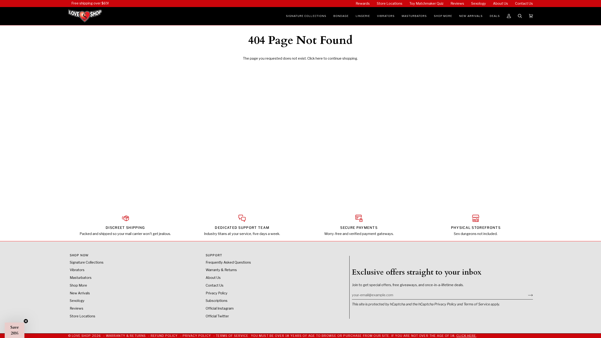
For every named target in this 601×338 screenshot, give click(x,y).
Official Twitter (217, 316)
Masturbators (81, 278)
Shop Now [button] (79, 255)
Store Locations (82, 316)
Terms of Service (477, 304)
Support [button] (214, 255)
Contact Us (214, 285)
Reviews (76, 308)
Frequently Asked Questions (228, 262)
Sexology (77, 301)
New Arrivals (80, 293)
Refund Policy (164, 336)
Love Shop (81, 336)
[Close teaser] (25, 321)
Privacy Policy (445, 304)
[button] (306, 16)
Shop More (78, 285)
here (319, 58)
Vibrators (77, 270)
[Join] (526, 295)
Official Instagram (220, 308)
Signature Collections (87, 262)
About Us (213, 278)
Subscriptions (216, 301)
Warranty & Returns (221, 270)
